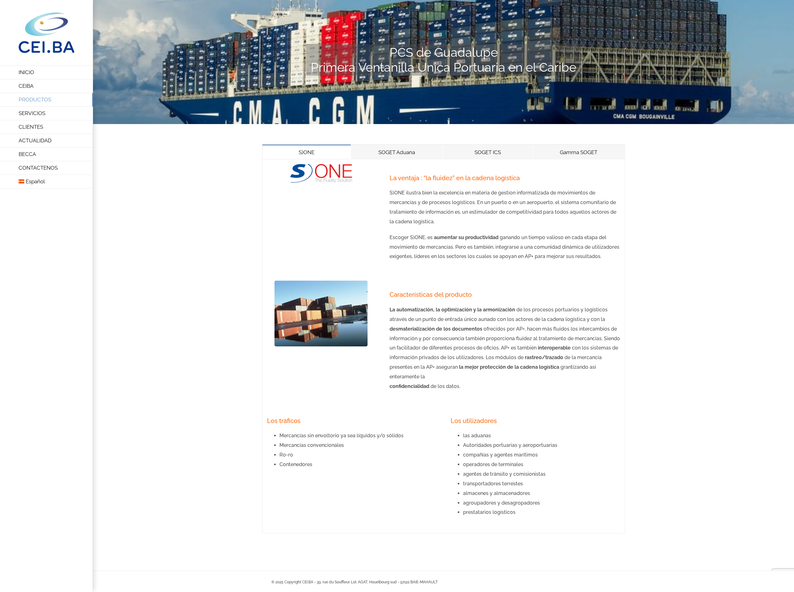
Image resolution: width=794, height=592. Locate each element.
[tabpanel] (443, 346)
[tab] (306, 152)
